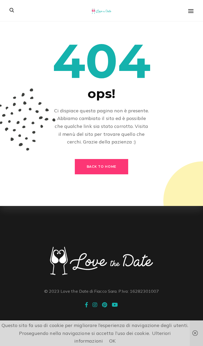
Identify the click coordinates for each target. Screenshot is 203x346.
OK (112, 341)
